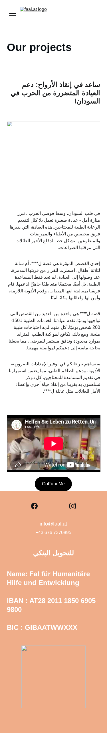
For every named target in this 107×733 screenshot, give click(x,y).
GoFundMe (53, 483)
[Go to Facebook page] (34, 506)
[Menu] (12, 15)
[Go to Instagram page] (72, 506)
